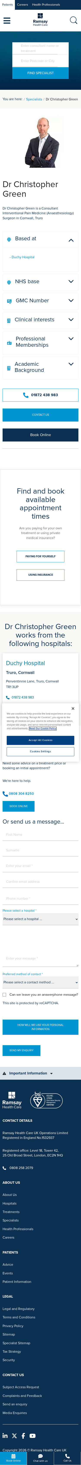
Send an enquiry (15, 1404)
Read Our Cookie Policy (42, 728)
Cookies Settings (40, 751)
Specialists (34, 99)
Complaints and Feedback (22, 1396)
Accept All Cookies (40, 740)
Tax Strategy (12, 1351)
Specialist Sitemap (16, 1343)
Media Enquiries (15, 1413)
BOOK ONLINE (19, 806)
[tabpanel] (40, 684)
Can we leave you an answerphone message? (44, 994)
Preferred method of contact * (23, 974)
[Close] (73, 708)
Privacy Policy (13, 1326)
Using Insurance (40, 575)
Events (8, 1273)
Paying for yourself (40, 556)
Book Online (40, 435)
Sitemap (9, 1334)
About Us (10, 1195)
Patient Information (17, 1282)
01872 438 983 (44, 395)
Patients (7, 5)
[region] (40, 732)
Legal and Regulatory (19, 1309)
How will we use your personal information (40, 1027)
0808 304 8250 (21, 793)
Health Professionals (46, 5)
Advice (8, 1264)
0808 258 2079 (21, 1168)
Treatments (11, 1212)
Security (9, 1360)
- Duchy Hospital (22, 257)
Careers (22, 5)
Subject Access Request (21, 1387)
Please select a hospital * (20, 910)
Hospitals (9, 1203)
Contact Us (40, 415)
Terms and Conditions (19, 1317)
